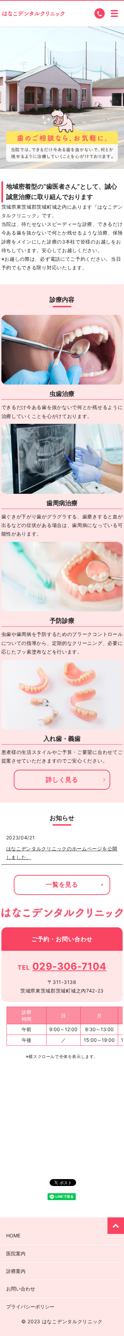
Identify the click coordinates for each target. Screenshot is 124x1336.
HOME (13, 1235)
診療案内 (15, 1271)
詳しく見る (62, 779)
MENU (114, 13)
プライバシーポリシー (30, 1306)
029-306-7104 (69, 966)
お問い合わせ (20, 1289)
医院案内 (15, 1253)
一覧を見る (62, 884)
